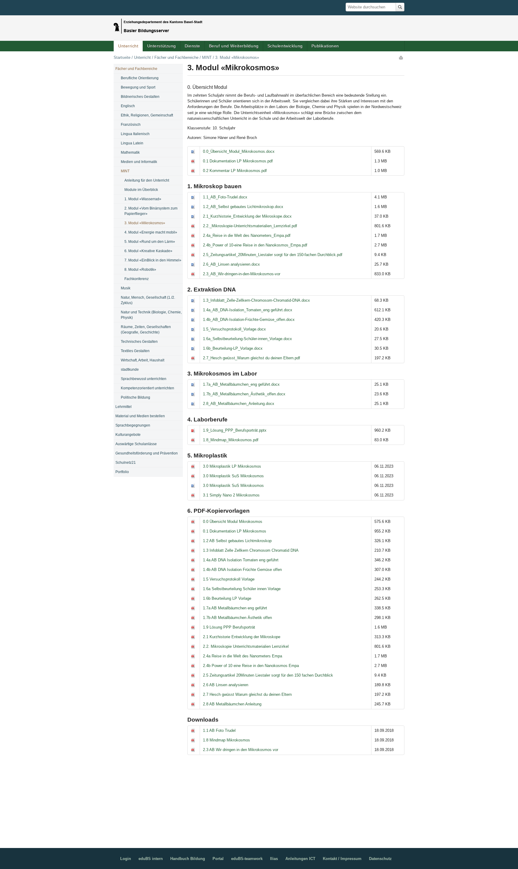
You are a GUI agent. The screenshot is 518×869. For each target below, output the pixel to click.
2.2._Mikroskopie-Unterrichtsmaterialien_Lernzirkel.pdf (250, 226)
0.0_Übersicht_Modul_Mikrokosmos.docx (239, 151)
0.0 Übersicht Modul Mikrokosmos (232, 521)
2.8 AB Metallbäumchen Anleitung (232, 704)
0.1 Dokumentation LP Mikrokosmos (234, 531)
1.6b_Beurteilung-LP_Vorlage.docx (233, 348)
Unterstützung (161, 46)
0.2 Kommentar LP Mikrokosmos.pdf (235, 170)
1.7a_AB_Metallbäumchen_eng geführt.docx (241, 384)
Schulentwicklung (285, 46)
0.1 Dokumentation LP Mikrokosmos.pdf (238, 161)
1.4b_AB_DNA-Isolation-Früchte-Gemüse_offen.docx (249, 319)
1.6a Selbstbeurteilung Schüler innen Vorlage (242, 589)
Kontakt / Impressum (342, 858)
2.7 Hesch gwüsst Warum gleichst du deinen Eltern (247, 694)
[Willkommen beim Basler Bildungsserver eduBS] (158, 25)
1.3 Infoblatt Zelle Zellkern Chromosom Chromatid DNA (251, 550)
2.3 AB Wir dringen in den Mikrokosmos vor (240, 749)
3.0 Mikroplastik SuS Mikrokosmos (233, 476)
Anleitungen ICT (300, 858)
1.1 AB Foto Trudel (219, 730)
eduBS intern (150, 858)
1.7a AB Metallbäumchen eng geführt (235, 608)
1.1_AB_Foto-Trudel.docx (225, 197)
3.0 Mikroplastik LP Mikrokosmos (232, 466)
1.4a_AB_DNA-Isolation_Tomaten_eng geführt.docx (247, 310)
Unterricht (128, 46)
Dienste (192, 46)
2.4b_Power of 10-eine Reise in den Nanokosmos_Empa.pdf (255, 245)
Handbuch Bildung (187, 858)
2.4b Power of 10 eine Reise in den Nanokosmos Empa (251, 665)
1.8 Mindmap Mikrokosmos (226, 740)
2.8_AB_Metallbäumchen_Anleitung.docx (238, 403)
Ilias (274, 858)
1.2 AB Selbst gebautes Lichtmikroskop (237, 541)
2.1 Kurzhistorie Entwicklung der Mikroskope (241, 637)
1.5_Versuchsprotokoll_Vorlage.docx (234, 329)
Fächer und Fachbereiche (176, 57)
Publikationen (325, 46)
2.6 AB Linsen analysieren (225, 685)
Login (125, 858)
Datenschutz (380, 858)
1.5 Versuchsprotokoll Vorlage (229, 579)
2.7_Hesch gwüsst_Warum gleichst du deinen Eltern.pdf (251, 358)
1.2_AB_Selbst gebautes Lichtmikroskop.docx (243, 206)
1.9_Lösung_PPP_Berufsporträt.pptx (234, 430)
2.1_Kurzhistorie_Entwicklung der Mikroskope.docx (247, 216)
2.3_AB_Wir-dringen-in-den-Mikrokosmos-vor (241, 274)
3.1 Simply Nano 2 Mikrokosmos (231, 495)
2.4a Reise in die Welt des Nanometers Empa (242, 656)
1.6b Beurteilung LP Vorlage (227, 598)
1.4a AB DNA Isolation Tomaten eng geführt (240, 560)
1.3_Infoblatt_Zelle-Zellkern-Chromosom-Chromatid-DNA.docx (256, 300)
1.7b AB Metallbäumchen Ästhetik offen (237, 617)
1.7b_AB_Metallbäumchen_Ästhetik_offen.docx (244, 394)
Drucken (401, 57)
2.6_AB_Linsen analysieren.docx (231, 264)
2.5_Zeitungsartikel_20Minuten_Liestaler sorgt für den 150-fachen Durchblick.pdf (272, 254)
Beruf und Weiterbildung (234, 46)
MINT (207, 57)
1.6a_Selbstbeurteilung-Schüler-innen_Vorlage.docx (247, 338)
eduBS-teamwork (247, 858)
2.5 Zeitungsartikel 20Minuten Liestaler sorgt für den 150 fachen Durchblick (268, 675)
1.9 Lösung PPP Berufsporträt (229, 627)
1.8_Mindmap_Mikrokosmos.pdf (230, 440)
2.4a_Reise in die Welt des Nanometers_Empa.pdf (246, 235)
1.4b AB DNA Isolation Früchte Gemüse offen (242, 569)
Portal (218, 858)
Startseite (122, 57)
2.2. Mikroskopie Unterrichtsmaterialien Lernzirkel (246, 646)
